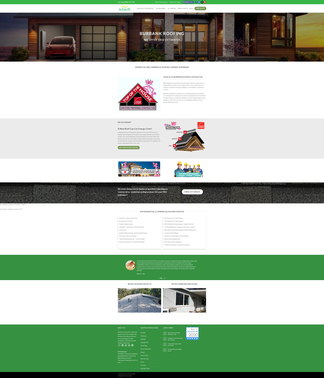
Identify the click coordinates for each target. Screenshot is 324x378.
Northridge (143, 345)
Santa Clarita (144, 355)
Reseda (142, 352)
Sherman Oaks (144, 358)
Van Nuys (143, 365)
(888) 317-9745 (130, 2)
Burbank (143, 332)
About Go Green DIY (161, 2)
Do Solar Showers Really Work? (175, 350)
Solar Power (160, 8)
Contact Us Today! (174, 2)
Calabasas (143, 336)
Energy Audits (183, 8)
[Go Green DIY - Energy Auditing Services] (124, 8)
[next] (315, 267)
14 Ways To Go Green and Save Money (175, 339)
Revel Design (128, 375)
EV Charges (172, 8)
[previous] (8, 267)
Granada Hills (144, 342)
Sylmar (142, 362)
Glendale (143, 339)
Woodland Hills (145, 368)
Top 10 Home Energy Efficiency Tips (174, 333)
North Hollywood (145, 349)
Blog (191, 8)
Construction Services (145, 8)
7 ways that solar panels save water (174, 344)
